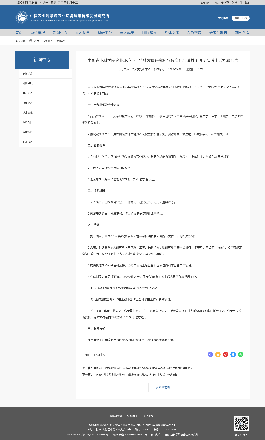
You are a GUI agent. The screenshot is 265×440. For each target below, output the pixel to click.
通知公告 (28, 141)
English (205, 2)
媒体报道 (28, 132)
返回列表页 (163, 387)
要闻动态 (28, 73)
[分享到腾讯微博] (233, 354)
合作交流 (194, 33)
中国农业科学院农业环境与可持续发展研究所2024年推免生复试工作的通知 (130, 374)
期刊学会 (242, 33)
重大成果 (127, 33)
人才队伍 (82, 33)
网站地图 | (118, 416)
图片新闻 (28, 122)
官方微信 (223, 18)
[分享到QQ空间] (218, 354)
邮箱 (247, 2)
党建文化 (172, 33)
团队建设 (149, 33)
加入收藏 (149, 416)
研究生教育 (218, 33)
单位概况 (37, 33)
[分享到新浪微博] (225, 354)
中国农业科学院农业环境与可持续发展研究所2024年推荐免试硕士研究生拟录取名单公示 (137, 368)
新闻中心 (60, 33)
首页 (19, 33)
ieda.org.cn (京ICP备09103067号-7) (87, 434)
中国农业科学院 (220, 2)
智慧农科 (237, 2)
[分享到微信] (240, 354)
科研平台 (105, 33)
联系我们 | (135, 416)
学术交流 (28, 93)
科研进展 (28, 83)
